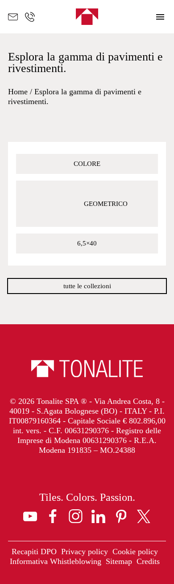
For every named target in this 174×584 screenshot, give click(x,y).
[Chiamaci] (30, 17)
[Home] (87, 16)
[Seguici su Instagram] (76, 516)
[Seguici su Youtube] (30, 516)
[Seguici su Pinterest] (121, 516)
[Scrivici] (13, 17)
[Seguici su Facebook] (53, 516)
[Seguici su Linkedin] (98, 516)
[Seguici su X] (144, 516)
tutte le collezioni (87, 286)
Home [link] (18, 91)
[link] (34, 552)
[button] (160, 17)
